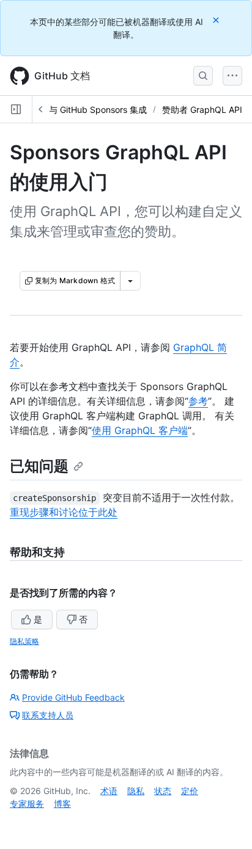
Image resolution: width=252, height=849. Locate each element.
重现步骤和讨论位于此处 (63, 512)
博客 (62, 803)
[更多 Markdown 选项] (130, 281)
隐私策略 (24, 641)
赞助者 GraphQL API (202, 109)
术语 (108, 791)
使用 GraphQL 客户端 (140, 430)
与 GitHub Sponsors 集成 (98, 109)
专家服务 (27, 803)
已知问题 (39, 466)
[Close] (217, 20)
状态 (162, 791)
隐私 (135, 791)
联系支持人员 (47, 715)
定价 (189, 791)
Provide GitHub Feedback (73, 697)
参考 (198, 401)
